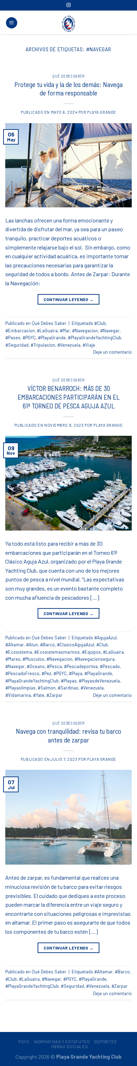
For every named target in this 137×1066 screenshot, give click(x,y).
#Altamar (14, 644)
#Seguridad (16, 345)
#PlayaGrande (52, 337)
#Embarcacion (20, 330)
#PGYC (29, 337)
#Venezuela (68, 345)
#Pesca (54, 666)
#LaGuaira (47, 330)
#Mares (12, 659)
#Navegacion (85, 330)
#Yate (38, 695)
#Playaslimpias (20, 688)
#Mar (65, 330)
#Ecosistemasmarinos (57, 652)
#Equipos (91, 652)
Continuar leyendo (69, 299)
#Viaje (89, 345)
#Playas (69, 681)
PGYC (24, 1041)
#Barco (47, 644)
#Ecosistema (18, 652)
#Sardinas (68, 688)
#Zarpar (54, 695)
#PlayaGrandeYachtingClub (94, 337)
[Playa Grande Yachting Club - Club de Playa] (68, 23)
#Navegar (109, 330)
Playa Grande (101, 112)
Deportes (105, 1041)
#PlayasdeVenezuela (99, 681)
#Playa (75, 673)
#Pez (46, 673)
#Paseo (12, 337)
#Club (100, 323)
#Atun (32, 644)
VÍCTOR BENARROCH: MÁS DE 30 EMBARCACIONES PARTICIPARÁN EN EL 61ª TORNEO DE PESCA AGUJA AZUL (68, 397)
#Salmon (47, 688)
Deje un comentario (112, 352)
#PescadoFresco (22, 673)
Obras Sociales (69, 1046)
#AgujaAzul (105, 637)
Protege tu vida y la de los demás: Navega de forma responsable (68, 88)
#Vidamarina (18, 695)
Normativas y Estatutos (62, 1041)
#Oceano (36, 666)
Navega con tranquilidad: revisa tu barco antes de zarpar (68, 735)
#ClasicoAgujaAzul (75, 644)
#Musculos (33, 659)
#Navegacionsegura (94, 659)
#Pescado (110, 666)
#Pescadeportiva (81, 666)
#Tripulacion (43, 345)
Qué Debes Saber (68, 76)
